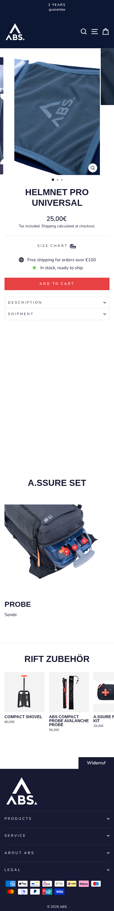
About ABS (19, 853)
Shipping (48, 226)
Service (15, 835)
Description (25, 302)
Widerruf (96, 763)
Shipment (21, 314)
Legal (13, 870)
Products (18, 818)
